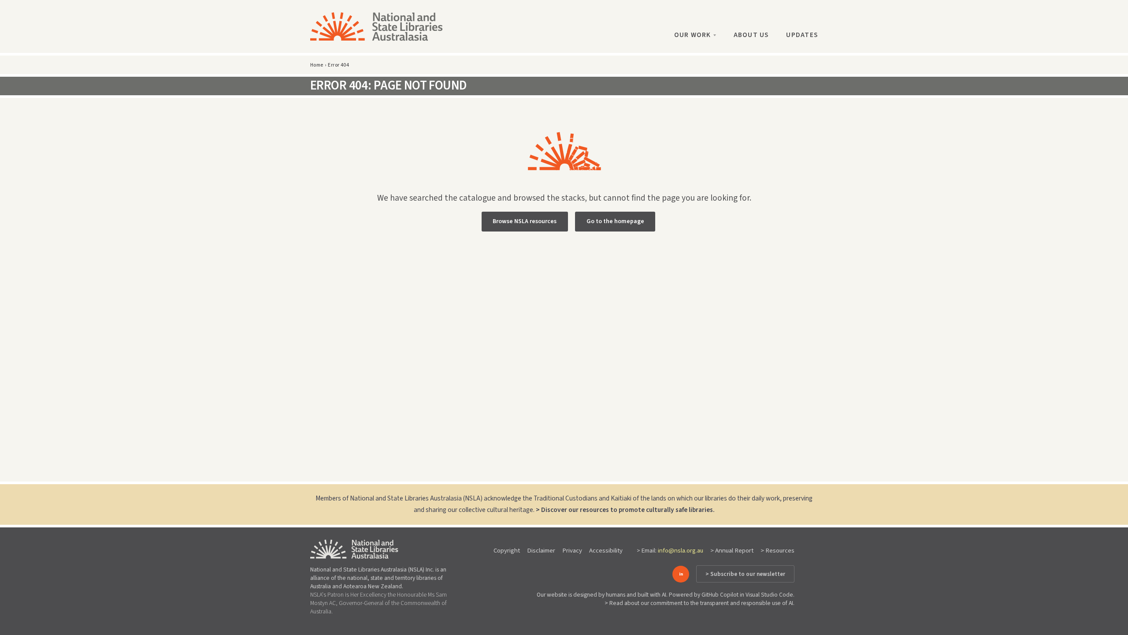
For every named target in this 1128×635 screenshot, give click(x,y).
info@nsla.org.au (680, 550)
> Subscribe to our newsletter (745, 574)
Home (316, 65)
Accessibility (606, 550)
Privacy (572, 550)
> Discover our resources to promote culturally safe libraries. (625, 510)
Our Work (692, 35)
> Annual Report (731, 550)
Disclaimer (541, 550)
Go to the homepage (615, 221)
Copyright (507, 550)
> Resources (777, 550)
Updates (802, 35)
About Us (751, 35)
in (681, 574)
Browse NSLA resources (525, 221)
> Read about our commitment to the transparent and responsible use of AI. (699, 603)
